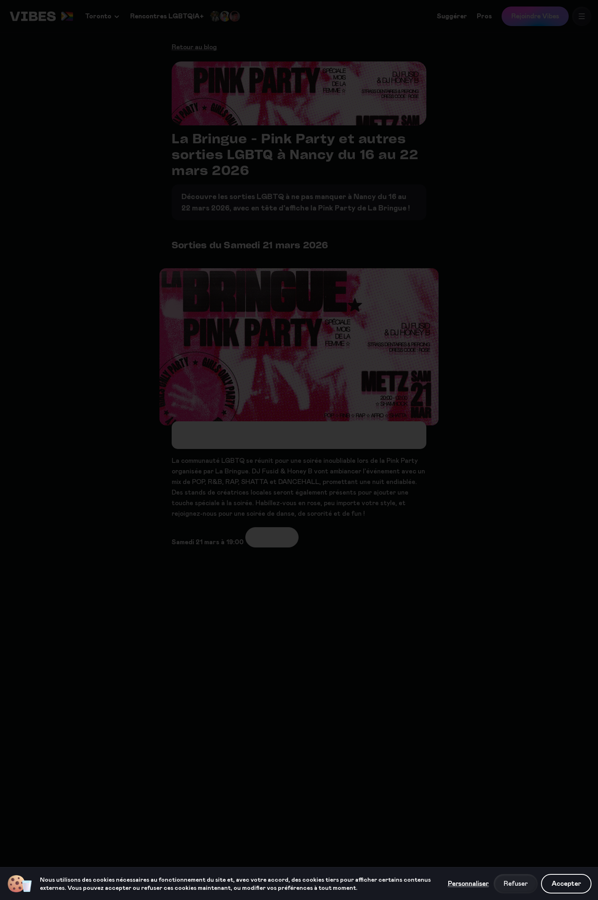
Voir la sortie (272, 537)
